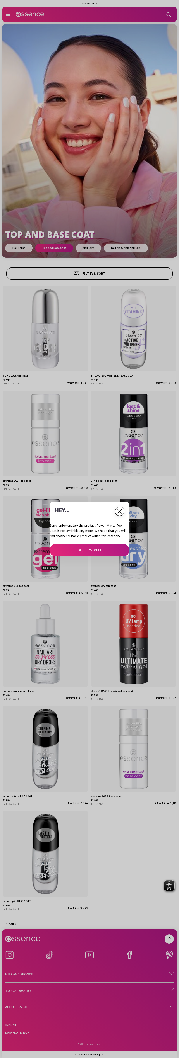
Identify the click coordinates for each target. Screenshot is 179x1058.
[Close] (119, 511)
